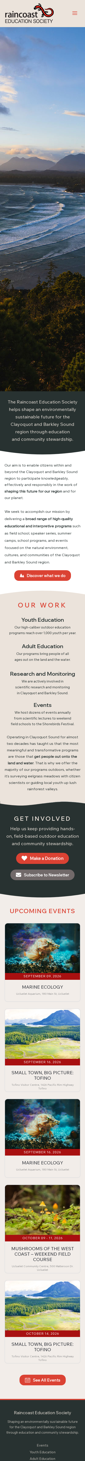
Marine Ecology (42, 987)
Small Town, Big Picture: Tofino (42, 1075)
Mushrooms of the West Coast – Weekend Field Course (42, 1254)
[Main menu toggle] (74, 13)
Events (42, 1445)
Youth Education (42, 1452)
